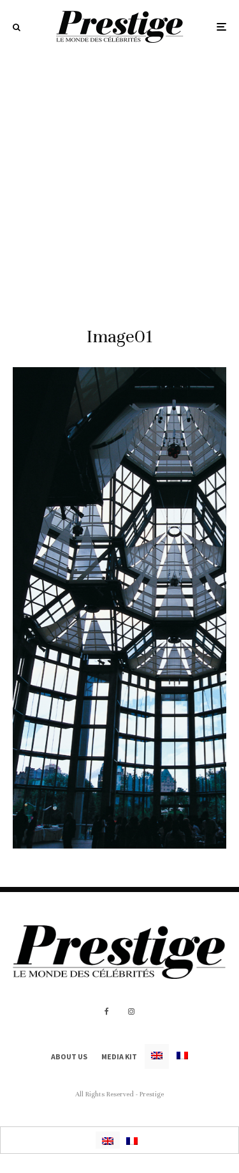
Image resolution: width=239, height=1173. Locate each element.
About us (69, 1056)
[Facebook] (107, 1011)
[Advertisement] (119, 179)
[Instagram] (131, 1011)
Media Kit (119, 1056)
